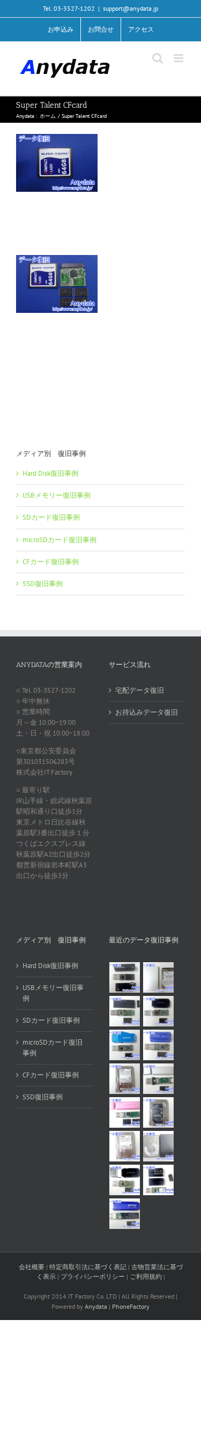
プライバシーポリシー (93, 1276)
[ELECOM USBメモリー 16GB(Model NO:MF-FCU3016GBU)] (159, 1011)
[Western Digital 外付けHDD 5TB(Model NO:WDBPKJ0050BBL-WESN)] (159, 1146)
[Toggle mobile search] (157, 58)
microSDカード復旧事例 (59, 539)
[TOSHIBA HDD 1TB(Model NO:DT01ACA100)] (125, 1079)
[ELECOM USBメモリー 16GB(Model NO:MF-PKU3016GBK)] (159, 1180)
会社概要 (31, 1267)
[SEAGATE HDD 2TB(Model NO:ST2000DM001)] (159, 1112)
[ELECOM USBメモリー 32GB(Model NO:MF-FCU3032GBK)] (125, 1180)
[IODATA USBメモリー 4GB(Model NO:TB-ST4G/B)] (159, 1045)
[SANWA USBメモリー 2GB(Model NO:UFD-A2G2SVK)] (159, 1079)
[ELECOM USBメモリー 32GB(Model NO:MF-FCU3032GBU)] (125, 1045)
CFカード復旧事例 (51, 561)
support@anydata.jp (130, 8)
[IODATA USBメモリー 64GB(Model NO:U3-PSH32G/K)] (125, 977)
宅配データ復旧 (139, 690)
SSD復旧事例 (43, 583)
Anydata (96, 1306)
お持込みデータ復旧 (146, 712)
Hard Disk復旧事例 (50, 473)
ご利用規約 (146, 1276)
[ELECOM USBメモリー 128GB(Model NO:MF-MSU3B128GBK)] (125, 1011)
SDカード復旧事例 (51, 517)
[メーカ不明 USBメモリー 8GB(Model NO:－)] (125, 1112)
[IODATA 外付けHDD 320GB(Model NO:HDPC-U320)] (159, 977)
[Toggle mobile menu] (179, 58)
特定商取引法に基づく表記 (87, 1267)
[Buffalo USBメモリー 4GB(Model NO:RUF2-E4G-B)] (125, 1214)
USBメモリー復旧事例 (57, 495)
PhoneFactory (131, 1306)
